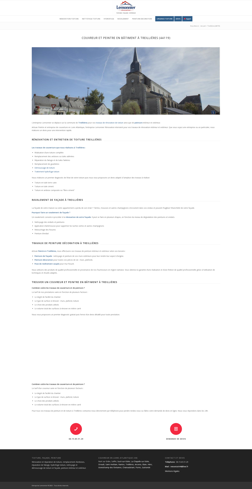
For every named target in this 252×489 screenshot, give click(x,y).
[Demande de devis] (176, 429)
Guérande (146, 467)
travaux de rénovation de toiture (109, 122)
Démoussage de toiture (45, 168)
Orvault (101, 464)
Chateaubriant (129, 467)
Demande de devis (176, 439)
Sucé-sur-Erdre (123, 461)
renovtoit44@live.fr (179, 466)
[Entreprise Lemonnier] (126, 7)
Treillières (130, 464)
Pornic (138, 467)
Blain (144, 464)
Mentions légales (172, 471)
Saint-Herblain (111, 464)
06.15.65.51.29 (76, 439)
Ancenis (138, 464)
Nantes (121, 464)
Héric (150, 464)
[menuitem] (69, 18)
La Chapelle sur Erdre (140, 461)
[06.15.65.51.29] (76, 429)
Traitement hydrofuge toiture (47, 171)
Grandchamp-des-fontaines (110, 467)
